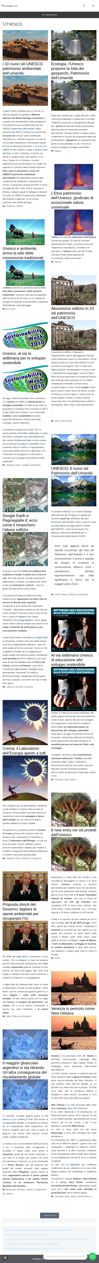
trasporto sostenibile (29, 444)
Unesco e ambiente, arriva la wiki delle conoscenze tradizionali (23, 253)
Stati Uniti (72, 1108)
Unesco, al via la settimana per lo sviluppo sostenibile (24, 358)
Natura (58, 151)
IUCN (57, 594)
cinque (29, 149)
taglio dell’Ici (22, 956)
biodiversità (38, 436)
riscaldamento (10, 1123)
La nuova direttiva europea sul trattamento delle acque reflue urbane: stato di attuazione (47, 1239)
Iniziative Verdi (13, 465)
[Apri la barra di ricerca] (84, 6)
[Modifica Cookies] (5, 1257)
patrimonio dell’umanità (23, 128)
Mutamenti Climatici (15, 1189)
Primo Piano (66, 421)
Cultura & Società (14, 687)
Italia (57, 421)
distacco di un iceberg (14, 1119)
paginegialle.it (26, 620)
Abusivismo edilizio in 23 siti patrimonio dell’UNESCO (72, 313)
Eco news (10, 309)
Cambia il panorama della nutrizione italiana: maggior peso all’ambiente (39, 1230)
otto (15, 149)
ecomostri (61, 369)
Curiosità (28, 687)
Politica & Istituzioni (78, 594)
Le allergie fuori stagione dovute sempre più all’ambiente (32, 1244)
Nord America (84, 1196)
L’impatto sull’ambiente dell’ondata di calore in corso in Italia (33, 1248)
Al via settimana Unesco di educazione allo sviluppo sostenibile (72, 660)
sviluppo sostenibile (31, 465)
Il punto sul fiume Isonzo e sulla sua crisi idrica (27, 1234)
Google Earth (41, 637)
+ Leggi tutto (49, 1215)
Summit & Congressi (31, 858)
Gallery (19, 206)
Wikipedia (75, 1164)
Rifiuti (73, 779)
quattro (21, 149)
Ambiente (10, 206)
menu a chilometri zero (17, 436)
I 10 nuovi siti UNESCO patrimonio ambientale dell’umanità (23, 68)
